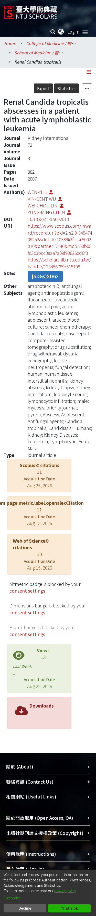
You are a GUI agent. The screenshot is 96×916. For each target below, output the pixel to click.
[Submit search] (53, 32)
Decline (24, 908)
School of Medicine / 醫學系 (40, 52)
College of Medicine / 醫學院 (51, 43)
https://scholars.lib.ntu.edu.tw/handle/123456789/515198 (59, 262)
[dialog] (48, 892)
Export (43, 88)
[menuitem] (61, 31)
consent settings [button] (27, 590)
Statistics (66, 88)
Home (10, 43)
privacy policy (65, 890)
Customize (12, 897)
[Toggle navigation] (85, 32)
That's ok (69, 908)
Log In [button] (73, 31)
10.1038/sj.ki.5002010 (48, 219)
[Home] (30, 10)
